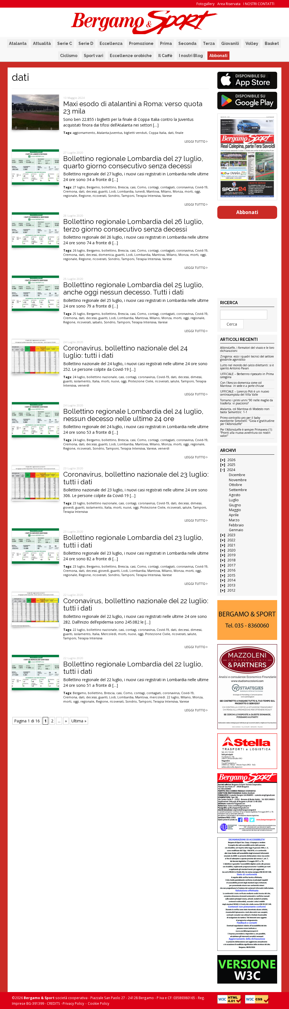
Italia (95, 381)
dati (171, 133)
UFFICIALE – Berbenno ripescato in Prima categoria (247, 375)
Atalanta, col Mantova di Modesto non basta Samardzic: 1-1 (245, 410)
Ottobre (235, 484)
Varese (167, 196)
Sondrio (114, 196)
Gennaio (236, 530)
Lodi (112, 191)
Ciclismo (68, 55)
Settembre (238, 489)
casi (132, 187)
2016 (231, 570)
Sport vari (93, 55)
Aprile (234, 515)
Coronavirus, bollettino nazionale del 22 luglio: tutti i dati (135, 604)
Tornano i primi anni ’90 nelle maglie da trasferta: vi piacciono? (246, 402)
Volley (252, 43)
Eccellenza (111, 43)
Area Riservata (228, 3)
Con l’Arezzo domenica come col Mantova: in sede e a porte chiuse (242, 384)
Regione (85, 196)
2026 (231, 459)
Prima (166, 43)
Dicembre (237, 474)
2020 (231, 550)
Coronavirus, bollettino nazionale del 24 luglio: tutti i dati (125, 351)
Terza (209, 43)
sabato (97, 322)
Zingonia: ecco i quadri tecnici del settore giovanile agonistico (247, 358)
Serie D (85, 43)
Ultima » (78, 720)
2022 (231, 540)
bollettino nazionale (102, 377)
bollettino (109, 187)
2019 (231, 555)
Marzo (234, 520)
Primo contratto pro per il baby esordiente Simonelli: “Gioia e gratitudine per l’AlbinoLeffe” (247, 421)
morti (189, 191)
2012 (231, 590)
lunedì (140, 191)
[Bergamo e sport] (247, 620)
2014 (231, 580)
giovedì (68, 507)
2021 (231, 545)
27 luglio (79, 187)
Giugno (235, 505)
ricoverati (99, 196)
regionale (70, 196)
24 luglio (79, 377)
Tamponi (127, 196)
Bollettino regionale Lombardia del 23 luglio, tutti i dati (133, 541)
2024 (231, 469)
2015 (231, 575)
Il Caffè (165, 55)
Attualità (42, 43)
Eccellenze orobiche (131, 55)
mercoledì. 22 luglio (164, 697)
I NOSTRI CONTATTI (258, 3)
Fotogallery (205, 3)
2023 (231, 535)
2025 (231, 464)
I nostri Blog (191, 55)
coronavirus (184, 187)
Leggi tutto (195, 141)
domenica (106, 255)
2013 (231, 585)
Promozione (141, 43)
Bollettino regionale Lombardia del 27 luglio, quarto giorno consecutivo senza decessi (133, 162)
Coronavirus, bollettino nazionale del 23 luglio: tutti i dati (136, 478)
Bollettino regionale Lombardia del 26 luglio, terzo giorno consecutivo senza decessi (133, 225)
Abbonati (218, 55)
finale (179, 133)
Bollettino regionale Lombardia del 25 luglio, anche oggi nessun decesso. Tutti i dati (133, 288)
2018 (231, 560)
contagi (153, 187)
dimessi (196, 377)
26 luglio (79, 250)
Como (141, 187)
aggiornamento (84, 133)
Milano (166, 191)
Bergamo (93, 187)
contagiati (167, 187)
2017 (231, 565)
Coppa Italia (157, 133)
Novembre (238, 480)
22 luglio (79, 630)
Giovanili (230, 43)
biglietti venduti (135, 133)
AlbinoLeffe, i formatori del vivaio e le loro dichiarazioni (247, 349)
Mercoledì (108, 634)
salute (174, 381)
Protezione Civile (140, 381)
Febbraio (236, 525)
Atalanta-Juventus (109, 133)
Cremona (70, 191)
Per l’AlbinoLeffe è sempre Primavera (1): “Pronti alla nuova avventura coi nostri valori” (246, 433)
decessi (91, 191)
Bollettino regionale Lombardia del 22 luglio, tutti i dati (133, 667)
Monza (178, 191)
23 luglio (79, 503)
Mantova (152, 191)
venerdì (83, 385)
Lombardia (125, 191)
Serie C (64, 43)
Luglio (234, 500)
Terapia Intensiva (148, 196)
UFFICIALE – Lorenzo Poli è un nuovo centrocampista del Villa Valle (244, 393)
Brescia (123, 187)
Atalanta (18, 43)
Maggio (235, 509)
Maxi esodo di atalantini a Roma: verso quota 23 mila (132, 107)
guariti (103, 191)
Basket (272, 43)
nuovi (115, 381)
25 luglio (79, 314)
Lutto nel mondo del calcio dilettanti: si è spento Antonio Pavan (247, 367)
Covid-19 (201, 187)
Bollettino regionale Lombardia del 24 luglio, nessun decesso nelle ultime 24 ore (133, 415)
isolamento (82, 381)
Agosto (234, 494)
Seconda (187, 43)
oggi (197, 191)
